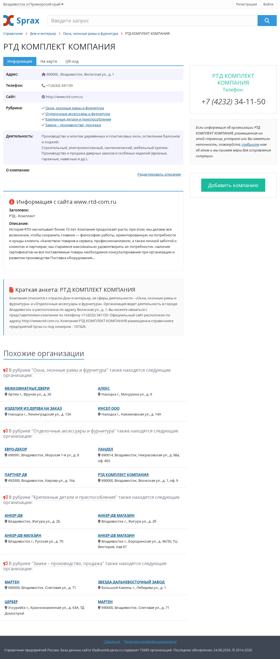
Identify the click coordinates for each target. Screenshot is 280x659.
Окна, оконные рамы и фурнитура (90, 33)
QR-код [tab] (71, 61)
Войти (268, 4)
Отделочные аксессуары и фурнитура (77, 113)
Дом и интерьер (43, 33)
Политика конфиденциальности (150, 641)
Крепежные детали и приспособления (78, 119)
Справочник (13, 33)
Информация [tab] (19, 61)
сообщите (250, 144)
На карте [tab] (48, 61)
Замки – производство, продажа (73, 124)
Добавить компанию (233, 185)
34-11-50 (233, 101)
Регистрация (246, 4)
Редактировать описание (159, 174)
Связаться (112, 641)
